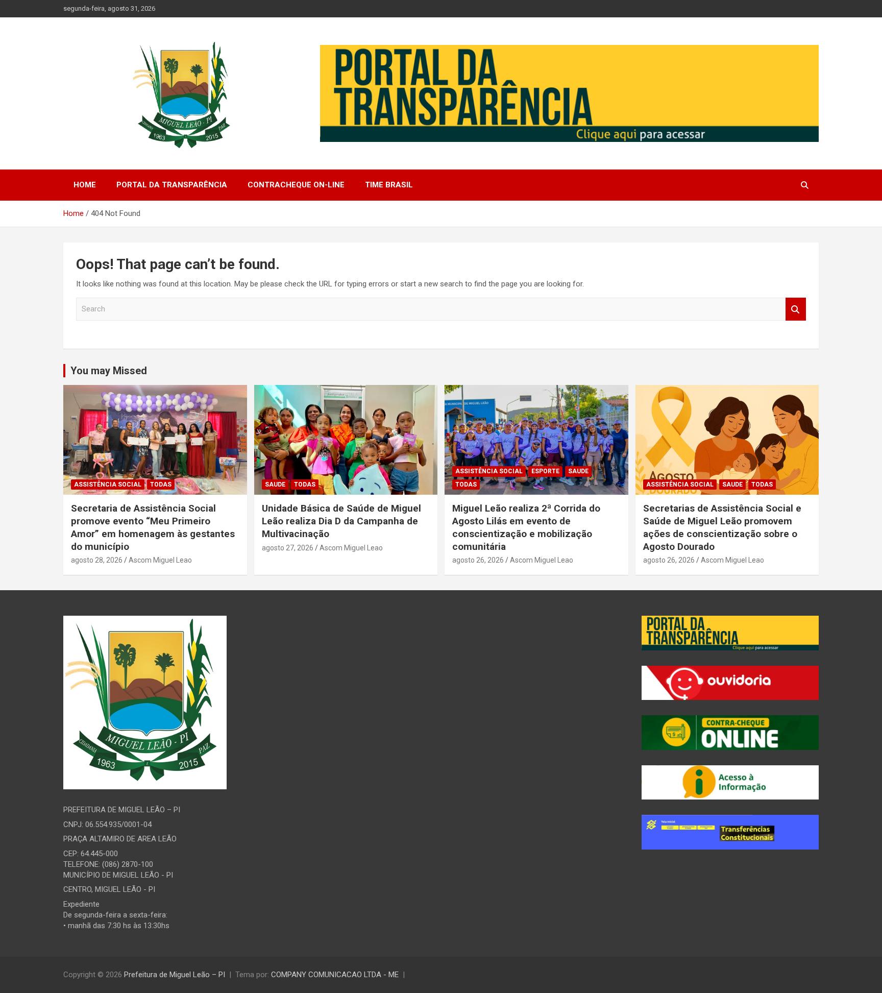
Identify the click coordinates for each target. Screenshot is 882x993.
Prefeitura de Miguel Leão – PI (174, 974)
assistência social (107, 484)
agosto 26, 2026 (478, 560)
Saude (275, 484)
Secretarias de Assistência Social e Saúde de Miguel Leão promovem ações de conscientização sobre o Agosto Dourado (722, 527)
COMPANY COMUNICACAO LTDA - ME (335, 974)
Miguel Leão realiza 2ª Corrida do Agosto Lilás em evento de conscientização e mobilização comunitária (526, 527)
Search (796, 309)
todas (161, 484)
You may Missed (108, 371)
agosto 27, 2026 (287, 548)
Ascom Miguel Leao (160, 560)
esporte (545, 471)
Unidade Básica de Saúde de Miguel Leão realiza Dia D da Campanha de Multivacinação (341, 520)
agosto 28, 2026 (96, 560)
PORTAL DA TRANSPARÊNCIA (171, 184)
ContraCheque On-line (296, 184)
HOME (85, 184)
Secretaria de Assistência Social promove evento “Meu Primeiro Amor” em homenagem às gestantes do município (153, 527)
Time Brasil (389, 184)
